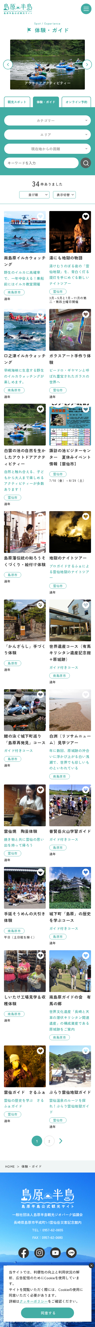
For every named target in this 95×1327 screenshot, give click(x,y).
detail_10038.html (25, 256)
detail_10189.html (70, 1087)
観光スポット (17, 102)
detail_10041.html (25, 353)
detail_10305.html (70, 443)
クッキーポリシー (33, 1301)
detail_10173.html (70, 906)
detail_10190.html (25, 823)
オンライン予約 (76, 102)
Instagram (39, 1252)
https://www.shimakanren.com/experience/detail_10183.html (47, 64)
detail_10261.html (70, 353)
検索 (85, 163)
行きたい (40, 217)
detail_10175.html (25, 547)
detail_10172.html (70, 642)
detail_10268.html (25, 986)
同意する (48, 1313)
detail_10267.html (25, 903)
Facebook (23, 1252)
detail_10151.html (70, 257)
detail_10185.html (25, 1084)
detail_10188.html (70, 552)
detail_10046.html (70, 734)
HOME (10, 1166)
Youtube (55, 1252)
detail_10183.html (25, 455)
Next (87, 64)
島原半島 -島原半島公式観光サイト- (18, 9)
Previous (8, 64)
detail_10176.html (25, 636)
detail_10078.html (70, 995)
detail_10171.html (70, 820)
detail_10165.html (25, 728)
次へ (60, 1141)
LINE (71, 1252)
